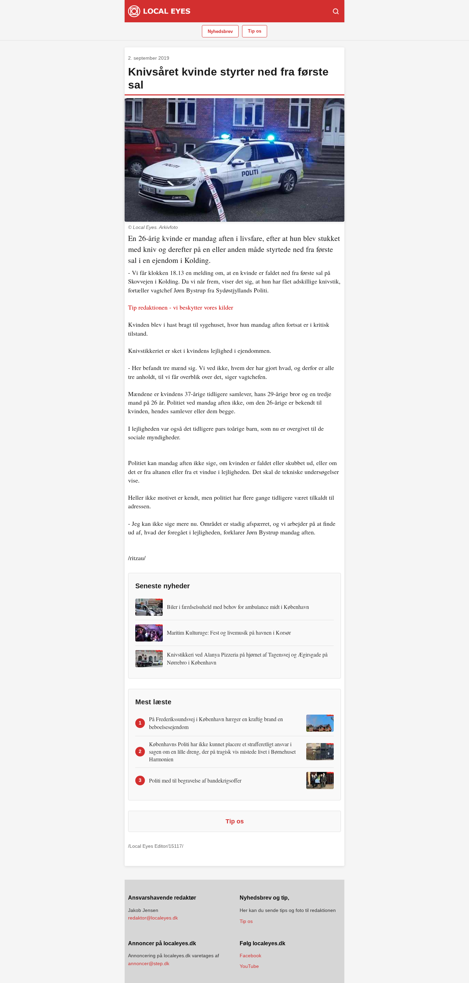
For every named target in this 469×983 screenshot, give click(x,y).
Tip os (254, 31)
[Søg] (336, 11)
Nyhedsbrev (220, 31)
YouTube (249, 966)
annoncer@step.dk (148, 963)
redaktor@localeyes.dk (153, 918)
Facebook (250, 955)
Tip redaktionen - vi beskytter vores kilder (180, 307)
